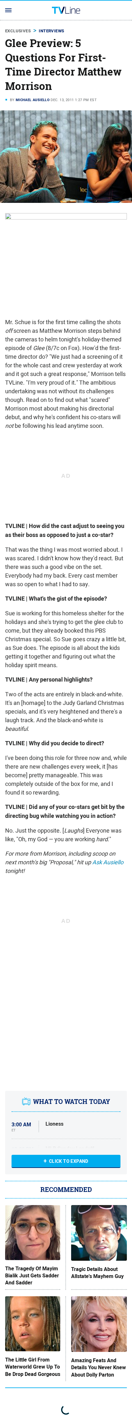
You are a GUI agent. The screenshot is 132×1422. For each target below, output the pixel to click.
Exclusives (18, 31)
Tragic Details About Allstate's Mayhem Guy (97, 1273)
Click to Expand (68, 1161)
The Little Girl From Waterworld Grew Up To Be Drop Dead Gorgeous (32, 1367)
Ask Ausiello (107, 862)
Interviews (51, 31)
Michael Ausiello (33, 99)
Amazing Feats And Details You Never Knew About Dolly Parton (98, 1367)
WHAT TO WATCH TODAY (71, 1101)
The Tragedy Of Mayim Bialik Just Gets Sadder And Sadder (32, 1276)
